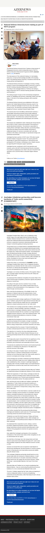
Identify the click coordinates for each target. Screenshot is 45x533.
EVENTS (11, 19)
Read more (14, 65)
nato (15, 162)
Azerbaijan (10, 162)
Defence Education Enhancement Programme (14, 164)
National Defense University (28, 162)
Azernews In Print (6, 522)
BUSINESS (13, 16)
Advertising (31, 519)
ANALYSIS (3, 19)
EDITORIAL (38, 16)
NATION (6, 16)
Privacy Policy (18, 522)
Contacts (23, 519)
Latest (2, 16)
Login (42, 14)
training (19, 162)
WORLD (9, 16)
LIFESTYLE (7, 19)
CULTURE (21, 19)
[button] (2, 25)
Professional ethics (12, 519)
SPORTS (25, 19)
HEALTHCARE (16, 19)
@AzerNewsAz (21, 158)
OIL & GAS (17, 16)
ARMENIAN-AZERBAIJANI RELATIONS (28, 16)
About (2, 519)
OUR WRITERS (30, 19)
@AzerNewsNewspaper (18, 187)
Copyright (27, 522)
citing (12, 73)
